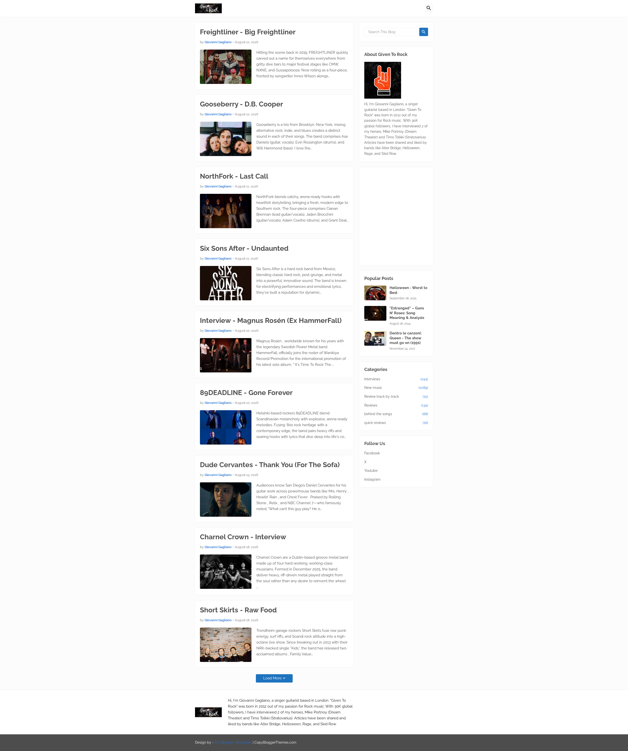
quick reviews (396, 423)
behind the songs (396, 414)
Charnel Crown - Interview (243, 537)
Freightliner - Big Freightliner (248, 32)
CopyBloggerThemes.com (275, 742)
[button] (429, 8)
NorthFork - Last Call (234, 176)
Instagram (372, 479)
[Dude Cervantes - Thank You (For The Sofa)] (225, 499)
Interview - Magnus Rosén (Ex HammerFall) (271, 320)
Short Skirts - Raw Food (238, 610)
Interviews (396, 379)
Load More (272, 678)
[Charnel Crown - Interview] (225, 571)
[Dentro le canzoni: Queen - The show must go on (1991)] (375, 338)
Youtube (371, 471)
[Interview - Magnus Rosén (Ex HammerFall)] (225, 355)
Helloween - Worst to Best (408, 290)
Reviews (396, 405)
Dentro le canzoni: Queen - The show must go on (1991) (406, 338)
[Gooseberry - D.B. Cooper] (225, 139)
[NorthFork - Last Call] (225, 211)
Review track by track (396, 396)
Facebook (372, 453)
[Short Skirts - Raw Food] (225, 645)
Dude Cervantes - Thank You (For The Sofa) (270, 465)
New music (396, 388)
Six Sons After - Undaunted (244, 248)
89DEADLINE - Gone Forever (246, 393)
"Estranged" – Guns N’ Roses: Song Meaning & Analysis (407, 313)
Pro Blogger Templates (233, 742)
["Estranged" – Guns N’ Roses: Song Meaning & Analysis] (375, 313)
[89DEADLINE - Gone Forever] (225, 427)
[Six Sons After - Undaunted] (225, 283)
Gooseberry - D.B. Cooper (241, 104)
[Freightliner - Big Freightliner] (225, 67)
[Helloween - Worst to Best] (375, 293)
